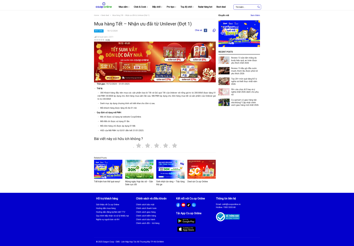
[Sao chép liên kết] (214, 30)
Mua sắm (123, 7)
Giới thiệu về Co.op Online (107, 204)
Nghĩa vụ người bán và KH (107, 219)
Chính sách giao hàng (146, 212)
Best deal (221, 7)
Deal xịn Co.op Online (197, 181)
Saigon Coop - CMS (111, 242)
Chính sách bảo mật (145, 204)
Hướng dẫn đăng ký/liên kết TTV (110, 212)
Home (96, 15)
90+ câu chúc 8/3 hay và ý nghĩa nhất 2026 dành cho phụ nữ (245, 92)
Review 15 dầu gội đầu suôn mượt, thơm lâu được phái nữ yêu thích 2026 (244, 71)
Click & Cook (140, 7)
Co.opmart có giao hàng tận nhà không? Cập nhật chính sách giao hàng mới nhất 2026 (245, 102)
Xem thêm (255, 15)
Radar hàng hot (205, 7)
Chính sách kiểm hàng (146, 215)
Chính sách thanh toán (146, 208)
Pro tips (170, 7)
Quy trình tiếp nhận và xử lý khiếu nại (112, 215)
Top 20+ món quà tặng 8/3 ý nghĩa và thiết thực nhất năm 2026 (244, 81)
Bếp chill (156, 7)
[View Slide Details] (239, 33)
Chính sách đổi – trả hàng (147, 223)
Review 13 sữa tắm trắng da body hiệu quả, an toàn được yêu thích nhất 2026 (244, 60)
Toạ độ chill (186, 7)
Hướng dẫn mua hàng (106, 208)
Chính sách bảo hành (145, 219)
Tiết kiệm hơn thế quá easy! (107, 181)
